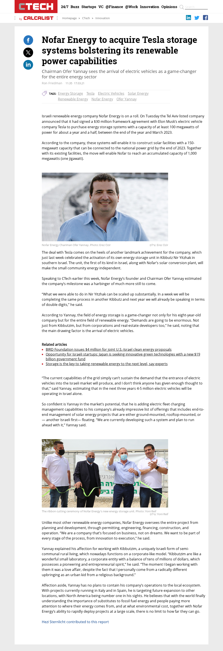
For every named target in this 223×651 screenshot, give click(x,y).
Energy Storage (70, 93)
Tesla (90, 93)
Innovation (149, 7)
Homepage (69, 18)
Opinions (169, 7)
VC (100, 7)
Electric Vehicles (111, 93)
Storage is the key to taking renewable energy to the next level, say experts (107, 363)
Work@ (131, 7)
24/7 (64, 7)
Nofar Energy (102, 99)
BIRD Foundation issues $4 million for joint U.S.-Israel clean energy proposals (109, 349)
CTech (86, 18)
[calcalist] (38, 19)
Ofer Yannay (127, 99)
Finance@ (114, 7)
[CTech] (36, 6)
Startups (88, 7)
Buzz (75, 7)
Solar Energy (138, 93)
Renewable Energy (73, 99)
